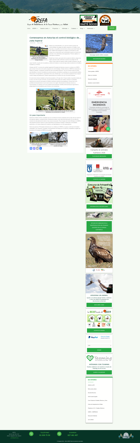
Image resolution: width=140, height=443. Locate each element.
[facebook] (112, 9)
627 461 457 (73, 435)
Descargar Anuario (99, 58)
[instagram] (119, 9)
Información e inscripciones (99, 206)
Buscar (112, 28)
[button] (35, 28)
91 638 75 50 (44, 435)
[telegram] (137, 9)
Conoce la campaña (99, 179)
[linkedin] (130, 9)
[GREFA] (47, 21)
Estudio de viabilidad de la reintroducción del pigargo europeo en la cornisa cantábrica (99, 226)
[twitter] (116, 9)
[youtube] (126, 9)
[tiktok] (123, 9)
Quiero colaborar (99, 372)
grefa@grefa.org (14, 437)
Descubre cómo (99, 304)
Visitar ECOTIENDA (99, 330)
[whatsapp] (133, 9)
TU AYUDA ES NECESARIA (99, 156)
